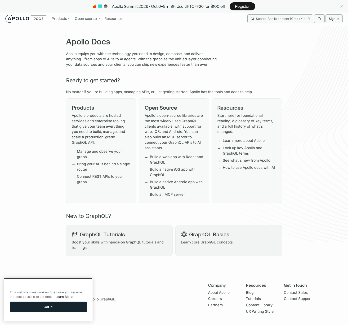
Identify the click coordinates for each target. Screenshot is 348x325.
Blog (250, 292)
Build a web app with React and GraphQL (174, 160)
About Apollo (219, 292)
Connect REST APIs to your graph (97, 179)
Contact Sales (296, 292)
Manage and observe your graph (97, 154)
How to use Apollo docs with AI (246, 167)
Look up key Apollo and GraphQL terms (239, 151)
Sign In (334, 19)
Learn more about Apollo (241, 140)
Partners (215, 305)
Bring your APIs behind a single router (101, 167)
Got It (48, 307)
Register (242, 6)
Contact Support (298, 298)
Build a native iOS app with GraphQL (170, 172)
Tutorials (253, 298)
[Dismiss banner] (341, 6)
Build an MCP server (165, 194)
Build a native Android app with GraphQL (174, 185)
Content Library (259, 305)
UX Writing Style (260, 311)
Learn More (64, 297)
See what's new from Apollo (243, 160)
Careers (215, 298)
